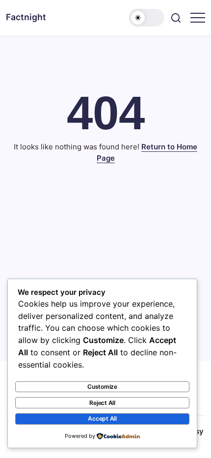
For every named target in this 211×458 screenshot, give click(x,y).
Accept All (102, 418)
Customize (102, 386)
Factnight (26, 17)
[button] (146, 18)
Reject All (102, 402)
